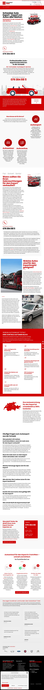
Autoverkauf (22, 148)
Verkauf (11, 249)
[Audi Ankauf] (31, 651)
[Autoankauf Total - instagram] (35, 2)
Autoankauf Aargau (21, 669)
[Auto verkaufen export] (34, 180)
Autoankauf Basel (21, 668)
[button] (27, 672)
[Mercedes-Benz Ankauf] (38, 651)
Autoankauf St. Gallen (22, 671)
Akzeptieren (5, 685)
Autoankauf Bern (21, 667)
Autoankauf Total (13, 25)
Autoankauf (8, 148)
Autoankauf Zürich (21, 665)
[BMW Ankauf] (25, 651)
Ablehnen (13, 685)
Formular (5, 578)
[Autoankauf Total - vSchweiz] (39, 2)
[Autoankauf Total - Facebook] (32, 2)
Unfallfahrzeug (12, 31)
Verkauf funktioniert (10, 39)
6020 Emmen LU (36, 666)
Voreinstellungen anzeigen (22, 685)
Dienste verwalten (5, 682)
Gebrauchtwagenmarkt (37, 271)
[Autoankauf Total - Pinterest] (37, 2)
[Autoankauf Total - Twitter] (34, 2)
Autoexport (35, 124)
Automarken (12, 646)
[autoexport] (34, 18)
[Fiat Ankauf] (6, 651)
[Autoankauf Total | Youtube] (40, 2)
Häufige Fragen (34, 672)
